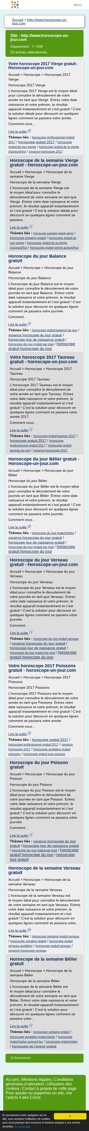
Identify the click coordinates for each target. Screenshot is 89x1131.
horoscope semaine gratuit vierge (53, 233)
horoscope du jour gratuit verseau (56, 639)
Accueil (12, 1079)
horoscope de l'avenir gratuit (34, 1046)
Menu (78, 5)
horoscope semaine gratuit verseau (55, 936)
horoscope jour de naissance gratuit (36, 339)
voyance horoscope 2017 (46, 151)
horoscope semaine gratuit (28, 238)
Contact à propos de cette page (49, 1088)
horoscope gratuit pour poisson (44, 754)
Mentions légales (36, 1079)
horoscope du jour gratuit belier (53, 533)
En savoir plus (22, 1126)
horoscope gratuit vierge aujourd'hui (54, 247)
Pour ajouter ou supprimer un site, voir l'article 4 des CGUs (39, 1095)
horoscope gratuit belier (62, 1041)
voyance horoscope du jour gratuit (35, 335)
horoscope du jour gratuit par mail (31, 344)
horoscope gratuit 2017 (36, 142)
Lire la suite (17, 131)
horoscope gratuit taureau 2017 (54, 436)
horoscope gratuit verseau (53, 946)
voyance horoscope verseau (27, 950)
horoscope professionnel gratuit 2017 (33, 744)
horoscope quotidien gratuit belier (32, 1037)
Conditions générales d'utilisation (39, 1081)
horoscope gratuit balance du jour (54, 330)
